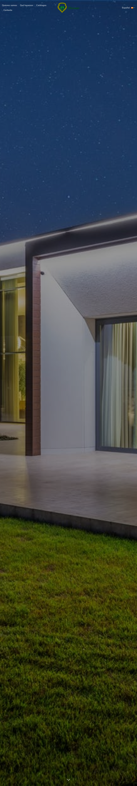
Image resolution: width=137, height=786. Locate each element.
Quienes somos (9, 5)
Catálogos (41, 5)
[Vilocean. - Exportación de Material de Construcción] (68, 8)
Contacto (7, 10)
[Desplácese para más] (68, 779)
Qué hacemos (26, 5)
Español (126, 7)
